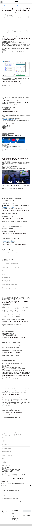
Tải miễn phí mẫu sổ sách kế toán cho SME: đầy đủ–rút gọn (11, 495)
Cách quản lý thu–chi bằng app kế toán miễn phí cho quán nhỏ (11, 498)
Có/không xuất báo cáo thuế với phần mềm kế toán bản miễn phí (11, 501)
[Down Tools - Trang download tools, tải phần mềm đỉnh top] (16, 1)
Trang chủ (2, 5)
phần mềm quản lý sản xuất (8, 5)
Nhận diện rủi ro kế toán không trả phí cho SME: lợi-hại (10, 490)
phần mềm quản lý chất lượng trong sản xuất (9, 119)
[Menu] (1, 2)
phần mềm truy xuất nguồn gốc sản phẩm (8, 241)
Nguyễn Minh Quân (15, 520)
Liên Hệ (13, 516)
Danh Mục (13, 513)
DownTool (3, 404)
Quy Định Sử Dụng (15, 518)
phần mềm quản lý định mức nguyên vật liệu (9, 207)
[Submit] (30, 485)
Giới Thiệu (13, 515)
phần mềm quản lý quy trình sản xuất (18, 5)
